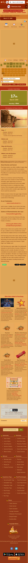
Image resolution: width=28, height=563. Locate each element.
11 (9, 71)
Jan (5, 63)
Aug (8, 66)
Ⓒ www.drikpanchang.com (14, 537)
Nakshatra (19, 469)
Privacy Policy (14, 538)
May (17, 63)
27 (11, 75)
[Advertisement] (14, 44)
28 (14, 75)
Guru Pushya (7, 493)
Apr (14, 63)
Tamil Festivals (20, 490)
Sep (11, 66)
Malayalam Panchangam (15, 513)
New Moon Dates (21, 441)
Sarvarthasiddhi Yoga (9, 480)
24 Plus (21, 60)
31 (23, 75)
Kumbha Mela (12, 519)
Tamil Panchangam (22, 480)
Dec (20, 66)
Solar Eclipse (7, 438)
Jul (23, 63)
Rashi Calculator (13, 508)
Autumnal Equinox (8, 449)
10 (6, 71)
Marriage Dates (7, 459)
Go (21, 429)
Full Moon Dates (21, 438)
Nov (17, 66)
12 (12, 71)
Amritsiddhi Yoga (8, 482)
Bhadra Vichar (20, 464)
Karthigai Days (20, 488)
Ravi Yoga (6, 495)
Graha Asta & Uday (21, 446)
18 (6, 73)
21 (15, 73)
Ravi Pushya (7, 490)
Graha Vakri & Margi (22, 449)
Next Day (22, 84)
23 (21, 73)
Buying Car (6, 464)
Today (14, 84)
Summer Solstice (8, 446)
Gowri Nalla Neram (22, 482)
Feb (8, 63)
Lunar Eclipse (7, 441)
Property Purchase (8, 467)
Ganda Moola (20, 462)
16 (25, 71)
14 (18, 71)
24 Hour (16, 60)
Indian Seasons (13, 503)
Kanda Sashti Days (22, 493)
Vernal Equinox (7, 443)
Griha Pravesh (7, 462)
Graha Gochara (21, 451)
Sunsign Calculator (14, 511)
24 (25, 73)
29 (17, 75)
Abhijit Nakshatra (21, 472)
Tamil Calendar (21, 485)
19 (9, 73)
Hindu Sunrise (12, 506)
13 (15, 71)
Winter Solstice (7, 451)
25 (4, 75)
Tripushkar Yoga (8, 488)
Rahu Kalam (20, 467)
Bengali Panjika (13, 516)
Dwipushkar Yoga (8, 485)
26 (7, 75)
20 (12, 73)
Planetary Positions (21, 443)
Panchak (19, 459)
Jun (20, 63)
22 (18, 73)
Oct (14, 66)
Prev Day (6, 84)
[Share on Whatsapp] (4, 264)
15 (21, 71)
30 (20, 75)
